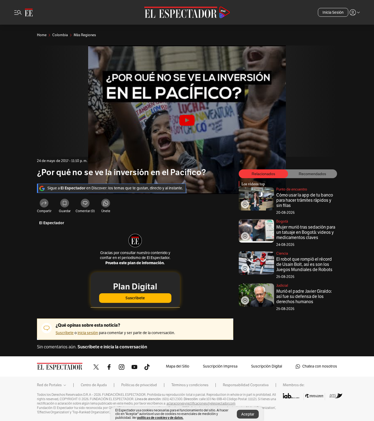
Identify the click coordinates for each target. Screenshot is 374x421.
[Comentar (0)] (85, 204)
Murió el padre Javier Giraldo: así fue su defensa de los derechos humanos (304, 297)
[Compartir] (44, 204)
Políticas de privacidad (139, 385)
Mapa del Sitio (177, 366)
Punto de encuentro (291, 189)
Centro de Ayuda (94, 385)
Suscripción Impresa (220, 366)
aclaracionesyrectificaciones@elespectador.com (200, 403)
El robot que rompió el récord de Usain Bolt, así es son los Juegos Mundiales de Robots (304, 264)
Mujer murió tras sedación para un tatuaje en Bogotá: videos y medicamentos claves (305, 232)
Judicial (282, 285)
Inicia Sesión (333, 12)
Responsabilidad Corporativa (246, 385)
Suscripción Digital (266, 366)
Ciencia (282, 253)
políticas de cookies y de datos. (160, 418)
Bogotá (282, 221)
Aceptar (247, 414)
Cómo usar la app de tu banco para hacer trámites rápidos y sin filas (304, 200)
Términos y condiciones (189, 385)
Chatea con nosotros (319, 366)
